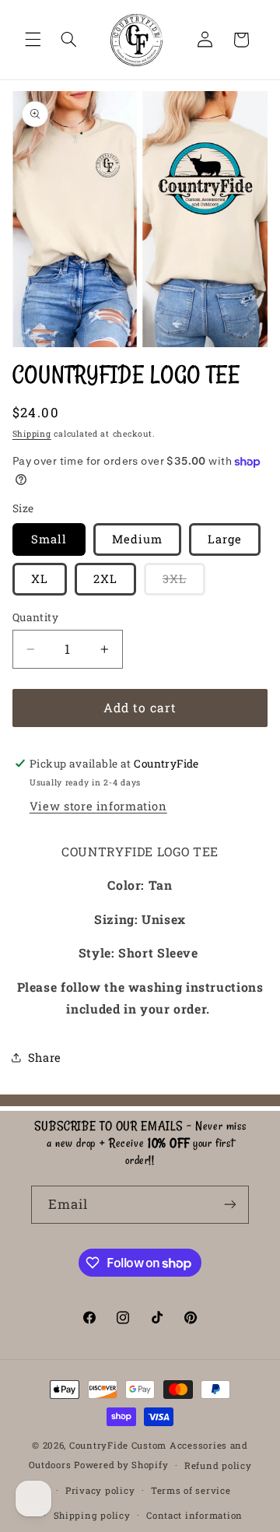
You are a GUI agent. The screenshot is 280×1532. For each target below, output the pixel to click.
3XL (184, 583)
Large (225, 539)
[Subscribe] (230, 1205)
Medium (137, 539)
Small (49, 539)
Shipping (31, 433)
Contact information (194, 1515)
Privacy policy (100, 1490)
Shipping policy (92, 1515)
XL (39, 578)
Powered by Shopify (121, 1465)
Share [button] (44, 1057)
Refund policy (218, 1465)
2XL (105, 578)
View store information (98, 806)
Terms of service (191, 1490)
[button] (33, 40)
